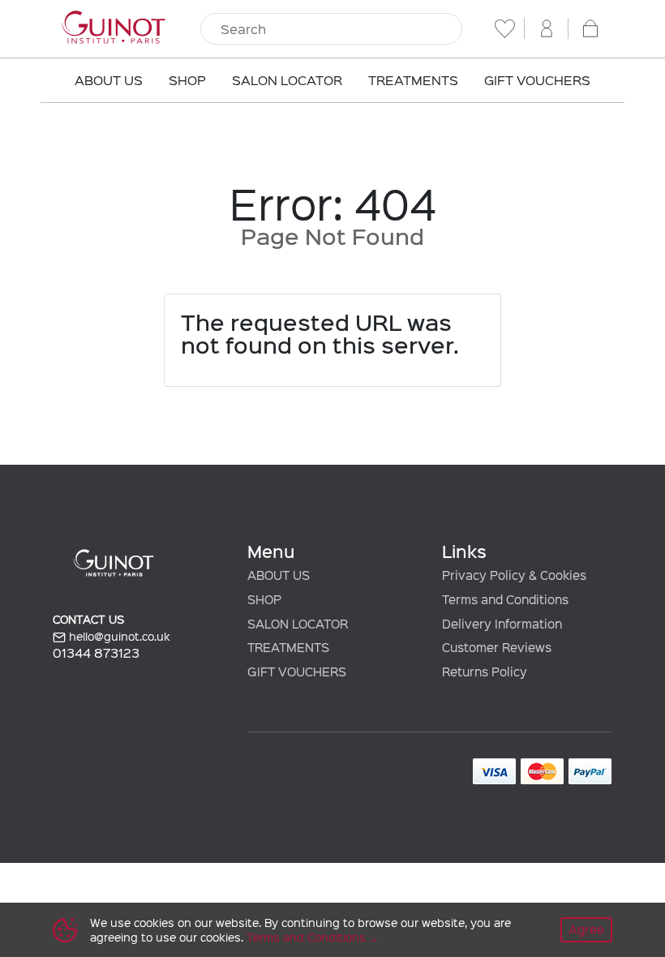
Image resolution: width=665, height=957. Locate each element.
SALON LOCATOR (297, 624)
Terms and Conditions (306, 937)
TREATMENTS (288, 647)
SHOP (264, 599)
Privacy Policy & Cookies (514, 575)
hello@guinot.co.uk (118, 636)
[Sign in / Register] (546, 28)
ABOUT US (278, 575)
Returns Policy (484, 671)
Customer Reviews (496, 647)
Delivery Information (502, 624)
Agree (586, 929)
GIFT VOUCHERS (296, 671)
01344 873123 (96, 652)
